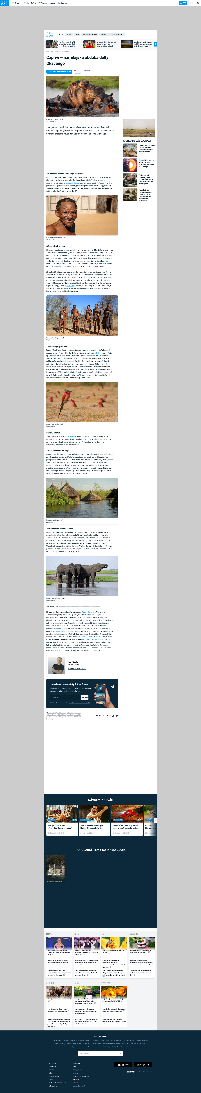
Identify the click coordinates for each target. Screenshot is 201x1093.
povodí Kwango (74, 183)
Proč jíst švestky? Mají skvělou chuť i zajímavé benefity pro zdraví (114, 1010)
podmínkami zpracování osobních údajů (80, 703)
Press (74, 1066)
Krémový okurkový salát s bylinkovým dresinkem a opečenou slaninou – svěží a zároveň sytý (141, 963)
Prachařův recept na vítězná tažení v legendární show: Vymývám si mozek (86, 963)
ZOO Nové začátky (142, 1041)
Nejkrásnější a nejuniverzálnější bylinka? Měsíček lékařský (113, 1000)
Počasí (118, 1041)
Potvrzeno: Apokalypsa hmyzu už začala (113, 951)
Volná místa (52, 1066)
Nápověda (76, 1079)
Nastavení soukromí (78, 1086)
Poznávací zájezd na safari (92, 639)
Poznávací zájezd (59, 631)
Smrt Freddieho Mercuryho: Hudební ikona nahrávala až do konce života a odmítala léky (93, 827)
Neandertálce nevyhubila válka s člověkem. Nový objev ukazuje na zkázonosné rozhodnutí (145, 195)
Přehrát (51, 872)
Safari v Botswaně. (89, 612)
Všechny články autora (77, 669)
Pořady (33, 3)
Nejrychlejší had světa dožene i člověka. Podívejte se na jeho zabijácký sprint (147, 148)
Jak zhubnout (57, 1041)
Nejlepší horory (83, 1041)
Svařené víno (96, 1044)
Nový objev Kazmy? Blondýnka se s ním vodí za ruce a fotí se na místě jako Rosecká (86, 1022)
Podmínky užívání (54, 1076)
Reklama (51, 1070)
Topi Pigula (77, 73)
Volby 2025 (86, 1044)
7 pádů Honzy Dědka (74, 1044)
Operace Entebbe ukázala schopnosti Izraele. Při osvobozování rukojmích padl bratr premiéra (113, 964)
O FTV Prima (52, 1063)
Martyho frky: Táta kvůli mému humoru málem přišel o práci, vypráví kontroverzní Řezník (85, 1001)
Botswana (70, 286)
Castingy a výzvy (77, 1070)
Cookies (51, 1079)
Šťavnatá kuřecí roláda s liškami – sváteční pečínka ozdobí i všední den (141, 973)
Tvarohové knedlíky (94, 1047)
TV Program (43, 3)
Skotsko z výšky (53, 874)
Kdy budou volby (128, 1041)
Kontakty (75, 1073)
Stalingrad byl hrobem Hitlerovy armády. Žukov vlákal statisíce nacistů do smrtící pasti (146, 179)
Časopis (52, 3)
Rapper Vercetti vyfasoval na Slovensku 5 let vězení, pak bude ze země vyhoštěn (86, 1011)
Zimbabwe (97, 353)
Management (77, 1063)
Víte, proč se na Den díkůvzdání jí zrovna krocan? (60, 826)
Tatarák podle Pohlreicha (111, 1044)
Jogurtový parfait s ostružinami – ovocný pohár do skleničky (141, 951)
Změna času (104, 1041)
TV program (95, 1041)
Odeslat (85, 697)
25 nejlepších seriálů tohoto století (59, 999)
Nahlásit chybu (53, 1086)
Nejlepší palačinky (109, 1047)
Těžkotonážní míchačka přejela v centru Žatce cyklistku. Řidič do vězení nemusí (58, 963)
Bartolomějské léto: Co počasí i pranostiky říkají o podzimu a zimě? (114, 1020)
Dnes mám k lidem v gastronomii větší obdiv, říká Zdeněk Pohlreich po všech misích (86, 973)
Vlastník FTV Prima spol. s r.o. (57, 1083)
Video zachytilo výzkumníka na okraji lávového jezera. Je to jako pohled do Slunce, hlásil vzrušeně (113, 973)
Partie (113, 1041)
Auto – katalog (60, 1044)
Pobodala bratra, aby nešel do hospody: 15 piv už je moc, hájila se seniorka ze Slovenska (59, 973)
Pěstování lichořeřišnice (137, 1044)
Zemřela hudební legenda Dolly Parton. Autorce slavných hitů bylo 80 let (59, 952)
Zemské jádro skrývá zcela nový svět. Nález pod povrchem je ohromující (146, 163)
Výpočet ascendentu (79, 1047)
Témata (26, 3)
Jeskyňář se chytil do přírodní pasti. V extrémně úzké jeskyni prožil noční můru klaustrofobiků (126, 827)
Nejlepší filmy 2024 (70, 1041)
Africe (105, 261)
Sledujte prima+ (63, 3)
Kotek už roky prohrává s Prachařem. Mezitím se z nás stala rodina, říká (86, 952)
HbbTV (51, 1073)
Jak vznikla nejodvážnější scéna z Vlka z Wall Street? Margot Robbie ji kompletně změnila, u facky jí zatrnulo (59, 1023)
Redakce (75, 1083)
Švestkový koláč (123, 1047)
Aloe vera (124, 1044)
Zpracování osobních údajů (81, 1076)
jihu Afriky (70, 436)
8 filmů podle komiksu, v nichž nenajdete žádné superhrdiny (57, 1010)
